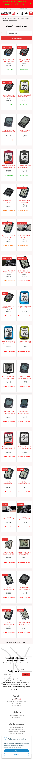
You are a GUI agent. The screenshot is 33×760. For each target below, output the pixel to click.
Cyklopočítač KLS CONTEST (24, 131)
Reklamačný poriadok (16, 733)
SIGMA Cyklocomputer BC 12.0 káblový (8, 518)
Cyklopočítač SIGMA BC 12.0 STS (24, 236)
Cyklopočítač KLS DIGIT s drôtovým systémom (24, 589)
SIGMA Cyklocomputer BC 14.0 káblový (24, 518)
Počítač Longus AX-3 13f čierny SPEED (8, 377)
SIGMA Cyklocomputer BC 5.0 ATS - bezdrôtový (8, 624)
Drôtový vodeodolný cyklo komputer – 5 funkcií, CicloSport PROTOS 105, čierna (24, 167)
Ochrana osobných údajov (17, 729)
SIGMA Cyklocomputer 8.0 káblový (9, 483)
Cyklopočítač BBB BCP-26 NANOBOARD (24, 377)
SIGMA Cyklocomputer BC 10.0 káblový (24, 483)
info (22, 669)
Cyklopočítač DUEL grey (9, 201)
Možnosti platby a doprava (16, 731)
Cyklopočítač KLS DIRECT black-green (8, 307)
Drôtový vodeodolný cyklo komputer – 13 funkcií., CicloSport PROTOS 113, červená (8, 448)
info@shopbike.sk (18, 715)
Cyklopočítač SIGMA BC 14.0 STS (8, 271)
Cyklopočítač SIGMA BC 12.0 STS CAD (24, 623)
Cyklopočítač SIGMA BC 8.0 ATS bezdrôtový (24, 202)
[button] (18, 13)
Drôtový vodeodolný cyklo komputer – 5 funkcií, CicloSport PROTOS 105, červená (8, 167)
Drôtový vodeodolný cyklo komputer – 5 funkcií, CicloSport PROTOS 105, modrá (24, 307)
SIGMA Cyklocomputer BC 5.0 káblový (8, 589)
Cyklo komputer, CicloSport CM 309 (9, 553)
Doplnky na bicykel (13, 18)
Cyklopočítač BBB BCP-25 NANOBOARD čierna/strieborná (8, 413)
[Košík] (27, 13)
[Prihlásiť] (22, 13)
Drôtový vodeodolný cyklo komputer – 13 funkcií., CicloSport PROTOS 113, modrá (8, 342)
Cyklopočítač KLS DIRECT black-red (24, 60)
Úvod (2, 18)
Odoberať (26, 674)
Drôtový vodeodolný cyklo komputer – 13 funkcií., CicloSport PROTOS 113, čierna (24, 448)
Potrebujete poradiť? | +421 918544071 (16, 9)
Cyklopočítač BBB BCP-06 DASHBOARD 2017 (8, 131)
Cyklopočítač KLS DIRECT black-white (8, 95)
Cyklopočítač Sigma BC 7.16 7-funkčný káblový (24, 272)
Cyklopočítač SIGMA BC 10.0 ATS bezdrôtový (8, 237)
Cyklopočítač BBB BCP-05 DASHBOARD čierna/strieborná (24, 413)
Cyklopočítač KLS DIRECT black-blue (8, 60)
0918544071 (17, 717)
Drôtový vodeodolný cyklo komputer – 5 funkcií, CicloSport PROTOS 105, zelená (24, 96)
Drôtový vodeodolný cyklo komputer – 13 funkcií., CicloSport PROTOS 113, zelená (24, 342)
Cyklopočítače (25, 18)
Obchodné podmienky (16, 727)
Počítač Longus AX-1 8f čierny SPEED (24, 553)
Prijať (16, 751)
